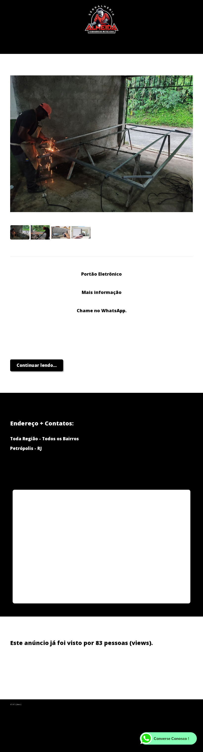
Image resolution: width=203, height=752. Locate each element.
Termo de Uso (115, 664)
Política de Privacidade (69, 664)
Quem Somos (24, 664)
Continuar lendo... (37, 365)
